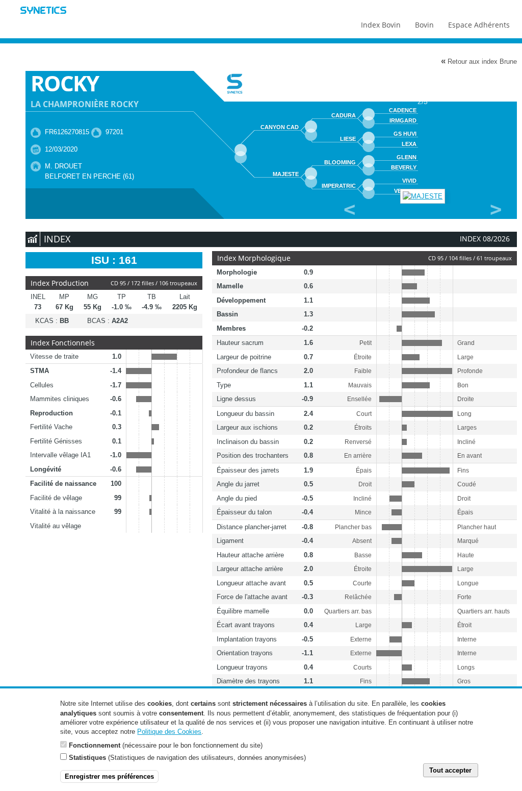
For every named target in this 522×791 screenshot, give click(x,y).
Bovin (424, 25)
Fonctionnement (94, 745)
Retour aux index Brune (479, 61)
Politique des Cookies (169, 731)
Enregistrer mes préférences (109, 776)
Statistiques (87, 757)
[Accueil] (43, 11)
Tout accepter (450, 770)
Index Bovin (381, 25)
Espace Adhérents (479, 25)
